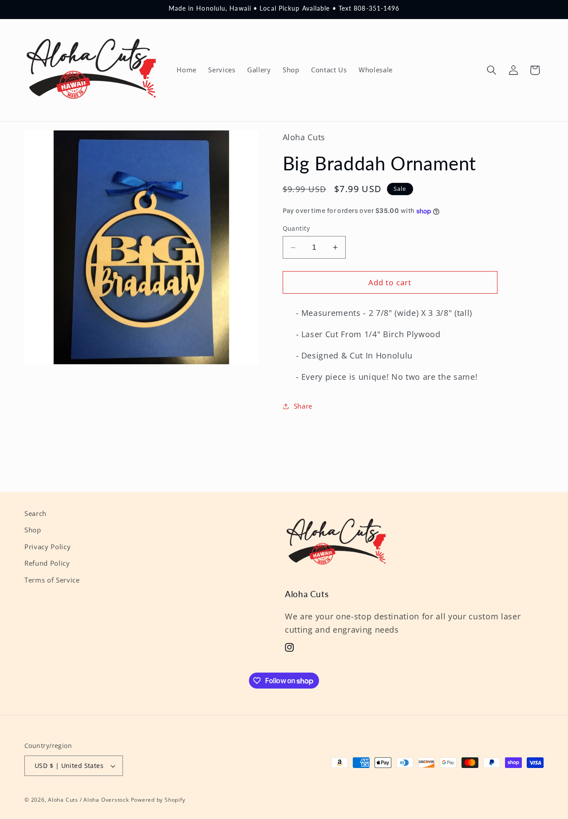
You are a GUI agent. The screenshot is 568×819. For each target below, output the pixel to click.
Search (35, 513)
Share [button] (303, 406)
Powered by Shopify (158, 799)
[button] (491, 70)
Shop (32, 530)
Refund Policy (47, 563)
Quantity (296, 228)
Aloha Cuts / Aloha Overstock (88, 799)
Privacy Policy (47, 546)
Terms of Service (52, 580)
